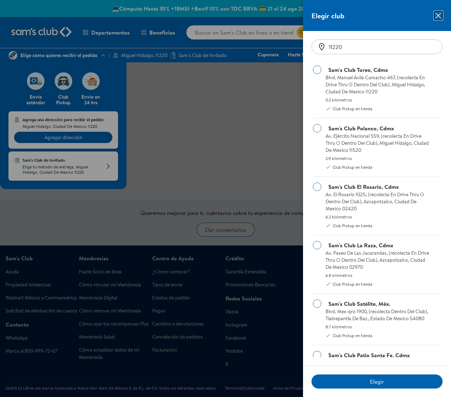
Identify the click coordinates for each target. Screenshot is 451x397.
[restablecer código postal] (321, 47)
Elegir (377, 381)
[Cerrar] (438, 15)
